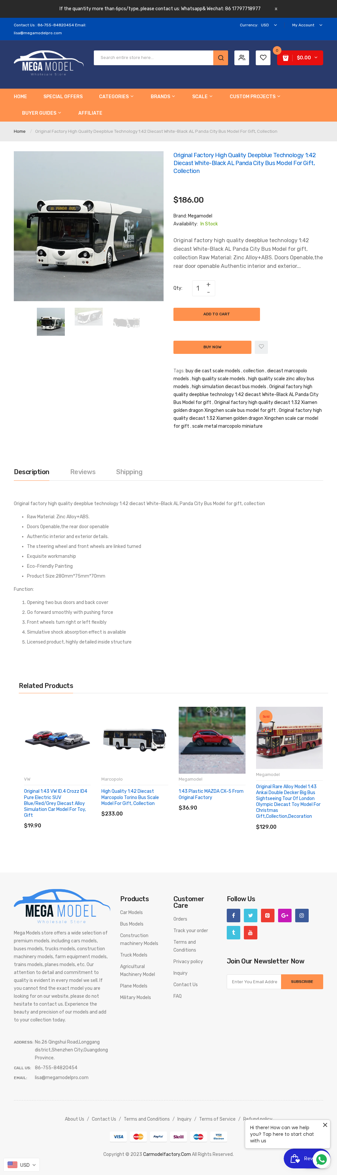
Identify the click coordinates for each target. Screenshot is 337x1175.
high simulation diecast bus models (229, 386)
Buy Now (212, 347)
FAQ (177, 996)
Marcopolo (112, 779)
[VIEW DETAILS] (71, 819)
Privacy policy (188, 961)
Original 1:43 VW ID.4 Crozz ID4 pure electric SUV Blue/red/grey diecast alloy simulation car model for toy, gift (55, 803)
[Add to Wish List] (261, 347)
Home (20, 131)
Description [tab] (31, 472)
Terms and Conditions (147, 1119)
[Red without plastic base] (209, 709)
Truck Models (133, 955)
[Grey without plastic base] (215, 709)
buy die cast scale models (213, 371)
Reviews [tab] (83, 472)
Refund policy (257, 1119)
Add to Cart (216, 314)
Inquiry (180, 973)
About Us (74, 1119)
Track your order (190, 930)
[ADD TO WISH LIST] (84, 819)
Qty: (177, 288)
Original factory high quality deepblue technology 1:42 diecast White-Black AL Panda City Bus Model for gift (246, 394)
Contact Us (185, 985)
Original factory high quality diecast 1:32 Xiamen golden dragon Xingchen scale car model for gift (247, 418)
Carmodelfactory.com (167, 1154)
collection (253, 371)
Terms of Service (217, 1119)
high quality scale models (218, 379)
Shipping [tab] (129, 472)
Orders (180, 919)
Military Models (135, 997)
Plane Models (133, 986)
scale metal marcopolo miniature (227, 426)
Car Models (131, 912)
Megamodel (200, 216)
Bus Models (131, 924)
